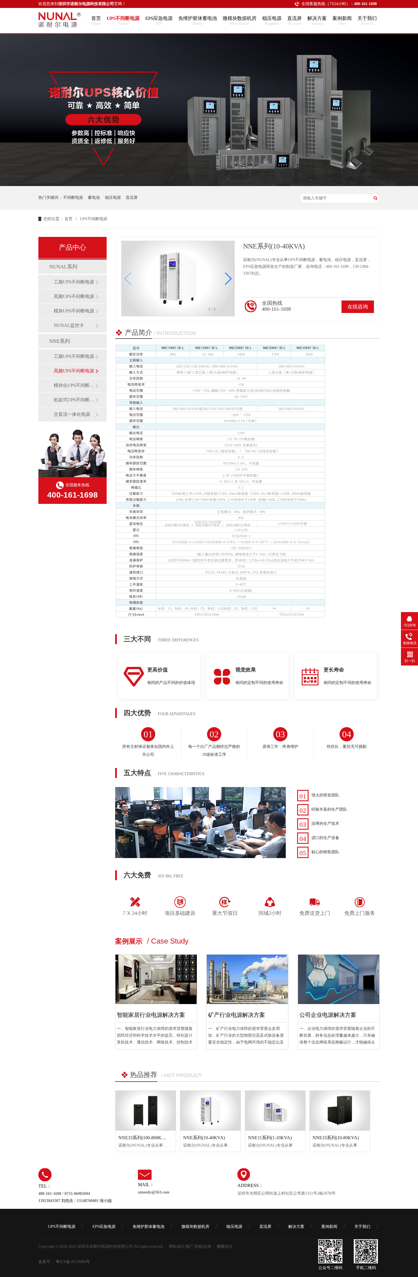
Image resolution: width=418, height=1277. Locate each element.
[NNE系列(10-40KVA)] (210, 1111)
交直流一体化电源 (72, 414)
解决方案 (317, 21)
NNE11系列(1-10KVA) (270, 1137)
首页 (96, 21)
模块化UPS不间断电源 (74, 385)
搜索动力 (225, 1246)
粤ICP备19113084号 (73, 1262)
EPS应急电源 (159, 21)
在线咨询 (357, 307)
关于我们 (367, 21)
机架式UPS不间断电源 (74, 399)
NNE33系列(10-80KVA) (336, 1137)
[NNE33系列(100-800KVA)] (145, 1111)
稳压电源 (272, 21)
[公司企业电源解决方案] (338, 979)
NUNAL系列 (63, 267)
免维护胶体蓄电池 (197, 21)
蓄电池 (94, 197)
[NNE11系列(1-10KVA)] (275, 1111)
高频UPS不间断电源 (74, 296)
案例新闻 (342, 21)
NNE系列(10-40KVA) (204, 1137)
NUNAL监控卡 (69, 325)
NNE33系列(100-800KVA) (143, 1137)
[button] (128, 278)
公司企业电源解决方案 (327, 1015)
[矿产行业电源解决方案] (247, 979)
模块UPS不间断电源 (74, 310)
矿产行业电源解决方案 (236, 1015)
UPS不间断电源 (123, 21)
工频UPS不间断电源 (74, 281)
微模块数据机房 (239, 21)
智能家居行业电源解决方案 (151, 1015)
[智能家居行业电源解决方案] (156, 979)
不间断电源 (73, 197)
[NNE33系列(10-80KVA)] (340, 1111)
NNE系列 (59, 341)
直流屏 (294, 21)
